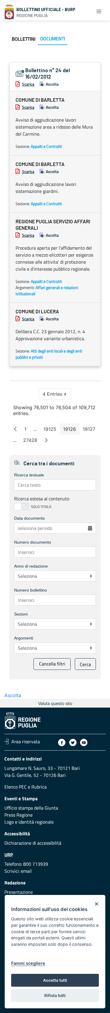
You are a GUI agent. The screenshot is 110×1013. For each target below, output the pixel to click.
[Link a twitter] (73, 742)
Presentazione (18, 892)
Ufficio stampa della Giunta (31, 807)
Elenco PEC (15, 786)
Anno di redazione (31, 566)
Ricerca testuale (29, 475)
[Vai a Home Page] (9, 12)
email (26, 870)
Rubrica (39, 786)
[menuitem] (23, 39)
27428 (32, 441)
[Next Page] (46, 440)
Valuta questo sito (55, 703)
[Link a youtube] (83, 742)
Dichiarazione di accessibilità (32, 842)
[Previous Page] (15, 429)
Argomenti (23, 638)
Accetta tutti (55, 980)
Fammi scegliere (28, 963)
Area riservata (25, 741)
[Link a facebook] (61, 742)
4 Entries (57, 395)
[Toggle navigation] (98, 11)
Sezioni (21, 614)
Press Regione (18, 814)
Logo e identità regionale (29, 821)
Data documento (29, 518)
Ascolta (52, 84)
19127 (91, 430)
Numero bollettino (30, 590)
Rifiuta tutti (55, 995)
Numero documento (32, 542)
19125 (51, 430)
